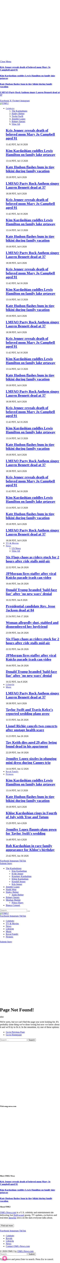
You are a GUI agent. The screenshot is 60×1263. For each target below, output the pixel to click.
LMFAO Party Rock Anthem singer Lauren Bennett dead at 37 (32, 185)
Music (8, 687)
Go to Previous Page (15, 1032)
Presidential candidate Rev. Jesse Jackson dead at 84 (30, 608)
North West (11, 889)
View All (16, 124)
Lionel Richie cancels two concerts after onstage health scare (31, 728)
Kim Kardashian (19, 871)
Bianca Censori (13, 905)
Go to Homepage (14, 1034)
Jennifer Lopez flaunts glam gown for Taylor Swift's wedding (31, 831)
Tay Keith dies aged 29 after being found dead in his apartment (31, 744)
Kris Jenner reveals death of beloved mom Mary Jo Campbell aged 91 (30, 134)
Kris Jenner (17, 884)
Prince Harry (17, 902)
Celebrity (10, 108)
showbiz (12, 1217)
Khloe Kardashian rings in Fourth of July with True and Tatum (31, 815)
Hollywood (19, 1215)
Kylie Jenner (17, 873)
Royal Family (12, 771)
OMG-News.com (8, 1212)
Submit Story (6, 863)
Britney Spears (18, 121)
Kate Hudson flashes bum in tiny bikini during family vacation (30, 169)
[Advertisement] (30, 30)
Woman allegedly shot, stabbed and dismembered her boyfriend (32, 624)
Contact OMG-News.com (18, 1246)
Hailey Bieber (18, 113)
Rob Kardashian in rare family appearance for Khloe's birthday (30, 848)
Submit (32, 1254)
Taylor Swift (17, 116)
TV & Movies (12, 543)
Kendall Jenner (18, 881)
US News (16, 548)
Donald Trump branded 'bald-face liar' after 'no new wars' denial (31, 592)
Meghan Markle (13, 900)
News (8, 546)
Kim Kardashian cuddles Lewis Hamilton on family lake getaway (30, 153)
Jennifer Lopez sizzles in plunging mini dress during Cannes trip (31, 760)
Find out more (7, 1226)
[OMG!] (4, 103)
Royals (9, 1238)
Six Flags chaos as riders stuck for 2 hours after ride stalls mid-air (32, 559)
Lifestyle (10, 684)
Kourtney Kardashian (21, 876)
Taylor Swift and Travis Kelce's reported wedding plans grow (29, 711)
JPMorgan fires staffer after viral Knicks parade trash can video (31, 575)
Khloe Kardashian (20, 879)
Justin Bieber (18, 894)
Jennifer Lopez (18, 119)
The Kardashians (19, 111)
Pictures (9, 774)
